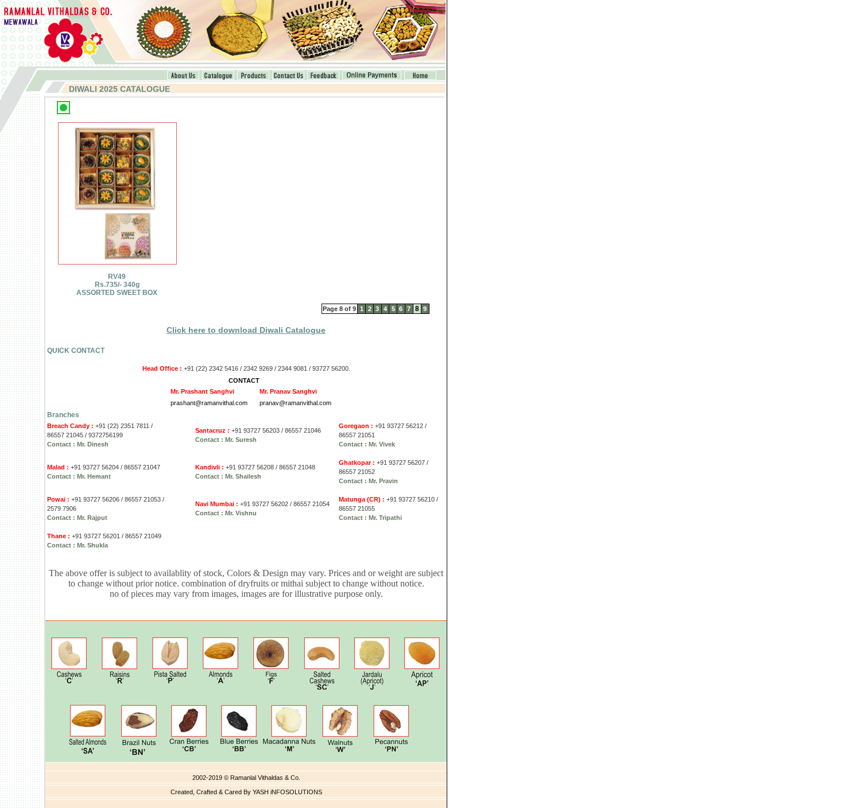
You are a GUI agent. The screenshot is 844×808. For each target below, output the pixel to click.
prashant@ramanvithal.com (209, 402)
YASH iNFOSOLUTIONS (287, 791)
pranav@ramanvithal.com (295, 402)
